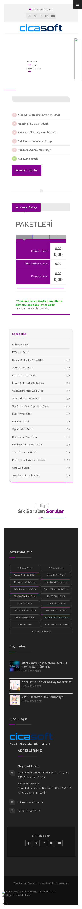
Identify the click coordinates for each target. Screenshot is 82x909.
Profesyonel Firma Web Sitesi (28, 460)
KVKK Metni (50, 891)
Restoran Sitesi (20, 421)
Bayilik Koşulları (33, 891)
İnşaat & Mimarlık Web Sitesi (28, 383)
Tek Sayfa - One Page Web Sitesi (30, 406)
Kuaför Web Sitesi (22, 413)
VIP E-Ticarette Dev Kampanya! (43, 697)
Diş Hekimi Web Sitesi (24, 437)
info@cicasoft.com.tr (42, 9)
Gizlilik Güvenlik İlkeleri (18, 895)
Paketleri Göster (26, 170)
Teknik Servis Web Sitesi (25, 475)
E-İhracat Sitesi (20, 344)
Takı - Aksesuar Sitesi (24, 452)
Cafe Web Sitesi (21, 467)
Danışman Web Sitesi (24, 375)
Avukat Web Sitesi (22, 367)
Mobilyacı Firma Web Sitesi (27, 444)
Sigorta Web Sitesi (22, 429)
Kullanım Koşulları (13, 891)
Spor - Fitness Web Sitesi (26, 398)
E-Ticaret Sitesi (20, 352)
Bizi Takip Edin (41, 835)
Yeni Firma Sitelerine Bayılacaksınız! (47, 682)
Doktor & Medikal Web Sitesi (28, 360)
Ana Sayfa (32, 61)
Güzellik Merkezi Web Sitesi (27, 390)
